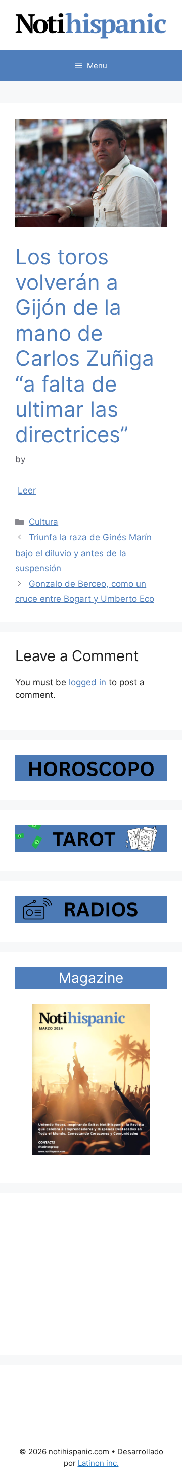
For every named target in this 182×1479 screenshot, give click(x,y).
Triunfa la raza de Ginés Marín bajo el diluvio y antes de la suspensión (83, 552)
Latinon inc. (98, 1463)
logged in (87, 682)
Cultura (43, 522)
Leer (27, 490)
